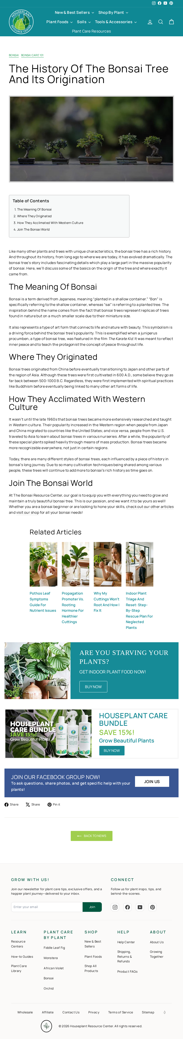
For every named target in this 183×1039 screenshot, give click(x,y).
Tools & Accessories (114, 21)
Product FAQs (127, 971)
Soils (82, 21)
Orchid (49, 988)
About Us (157, 942)
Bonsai (14, 55)
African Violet (54, 968)
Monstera (51, 958)
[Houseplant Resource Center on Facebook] (127, 907)
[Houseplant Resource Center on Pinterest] (152, 907)
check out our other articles (150, 506)
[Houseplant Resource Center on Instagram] (115, 907)
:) (164, 1012)
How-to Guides (22, 957)
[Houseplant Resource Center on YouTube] (140, 907)
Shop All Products (91, 968)
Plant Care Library (19, 968)
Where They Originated (34, 216)
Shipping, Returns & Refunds (124, 956)
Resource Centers (18, 943)
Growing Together (156, 954)
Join (92, 907)
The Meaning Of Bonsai (34, 209)
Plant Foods (57, 21)
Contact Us (70, 1012)
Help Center (126, 942)
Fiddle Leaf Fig (54, 948)
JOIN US (152, 781)
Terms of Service (120, 1012)
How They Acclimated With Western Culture (50, 223)
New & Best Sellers (73, 12)
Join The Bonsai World (33, 229)
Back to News (94, 836)
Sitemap (148, 1012)
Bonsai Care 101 (32, 55)
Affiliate (48, 1012)
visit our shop (27, 512)
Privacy (93, 1012)
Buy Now (93, 686)
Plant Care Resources (91, 31)
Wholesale (25, 1012)
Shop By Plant (111, 12)
